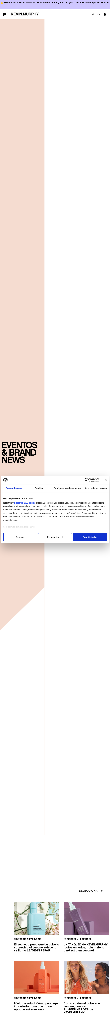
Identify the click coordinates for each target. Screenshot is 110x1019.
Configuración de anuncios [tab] (67, 488)
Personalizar (53, 537)
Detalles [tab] (39, 488)
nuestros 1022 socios (24, 503)
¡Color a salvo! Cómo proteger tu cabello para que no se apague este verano (36, 1006)
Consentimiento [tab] (14, 488)
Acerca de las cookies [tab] (96, 488)
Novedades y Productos (28, 939)
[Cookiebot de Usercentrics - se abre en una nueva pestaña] (86, 480)
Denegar (20, 537)
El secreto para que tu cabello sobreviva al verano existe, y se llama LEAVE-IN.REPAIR (36, 947)
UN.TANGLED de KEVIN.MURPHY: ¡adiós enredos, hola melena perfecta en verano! (86, 947)
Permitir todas (90, 537)
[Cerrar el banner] (106, 480)
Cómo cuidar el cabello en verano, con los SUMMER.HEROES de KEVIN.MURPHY (82, 1008)
